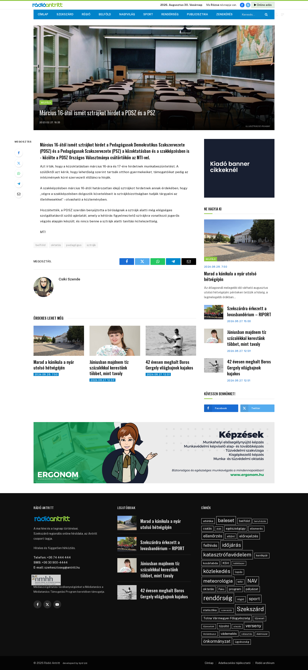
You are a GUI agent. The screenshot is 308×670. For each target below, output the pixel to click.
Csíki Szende (69, 279)
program (235, 589)
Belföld (105, 14)
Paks (221, 589)
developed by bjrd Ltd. (75, 663)
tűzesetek (208, 626)
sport (254, 598)
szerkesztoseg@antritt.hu (62, 567)
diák (218, 528)
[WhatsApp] (19, 173)
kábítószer (239, 563)
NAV (252, 581)
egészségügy (236, 528)
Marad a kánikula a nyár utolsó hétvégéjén (54, 365)
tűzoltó (224, 626)
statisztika (210, 610)
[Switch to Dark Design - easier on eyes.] (276, 14)
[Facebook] (19, 153)
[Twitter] (19, 163)
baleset (226, 520)
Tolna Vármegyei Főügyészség (226, 618)
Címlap (43, 14)
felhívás (210, 545)
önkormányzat (216, 641)
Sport (148, 14)
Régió (86, 14)
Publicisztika (197, 14)
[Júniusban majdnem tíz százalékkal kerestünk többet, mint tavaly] (114, 341)
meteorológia (218, 581)
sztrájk (91, 245)
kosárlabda (210, 563)
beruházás (260, 521)
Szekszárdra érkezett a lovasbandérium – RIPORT (249, 311)
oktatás (56, 245)
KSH (226, 563)
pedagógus (74, 245)
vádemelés (229, 634)
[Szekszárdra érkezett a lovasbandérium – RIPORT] (213, 312)
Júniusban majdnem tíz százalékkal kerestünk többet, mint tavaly (109, 367)
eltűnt (231, 536)
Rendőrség (170, 14)
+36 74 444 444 (59, 557)
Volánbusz (209, 633)
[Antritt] (49, 5)
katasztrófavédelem (227, 554)
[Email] (19, 194)
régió (240, 599)
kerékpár (262, 555)
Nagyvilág (127, 14)
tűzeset (259, 618)
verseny (253, 625)
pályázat (252, 589)
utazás (237, 626)
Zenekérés (224, 14)
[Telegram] (19, 184)
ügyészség (242, 641)
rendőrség (217, 598)
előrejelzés (248, 536)
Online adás (264, 4)
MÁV (240, 581)
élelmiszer (262, 633)
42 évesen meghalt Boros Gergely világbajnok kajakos (169, 365)
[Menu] (282, 14)
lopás (238, 572)
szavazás (226, 610)
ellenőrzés (212, 536)
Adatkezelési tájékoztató (234, 663)
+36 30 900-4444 (55, 562)
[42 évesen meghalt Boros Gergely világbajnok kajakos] (171, 341)
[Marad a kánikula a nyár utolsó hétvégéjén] (59, 341)
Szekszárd (65, 14)
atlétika (208, 521)
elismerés (256, 528)
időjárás (231, 545)
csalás (207, 528)
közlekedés (216, 571)
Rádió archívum (264, 663)
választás (246, 633)
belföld (41, 245)
